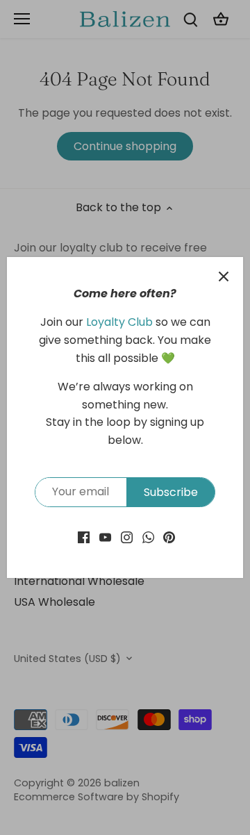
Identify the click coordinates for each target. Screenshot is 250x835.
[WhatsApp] (148, 537)
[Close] (223, 276)
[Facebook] (84, 537)
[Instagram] (127, 537)
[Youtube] (105, 537)
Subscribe (171, 492)
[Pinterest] (169, 537)
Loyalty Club (119, 322)
